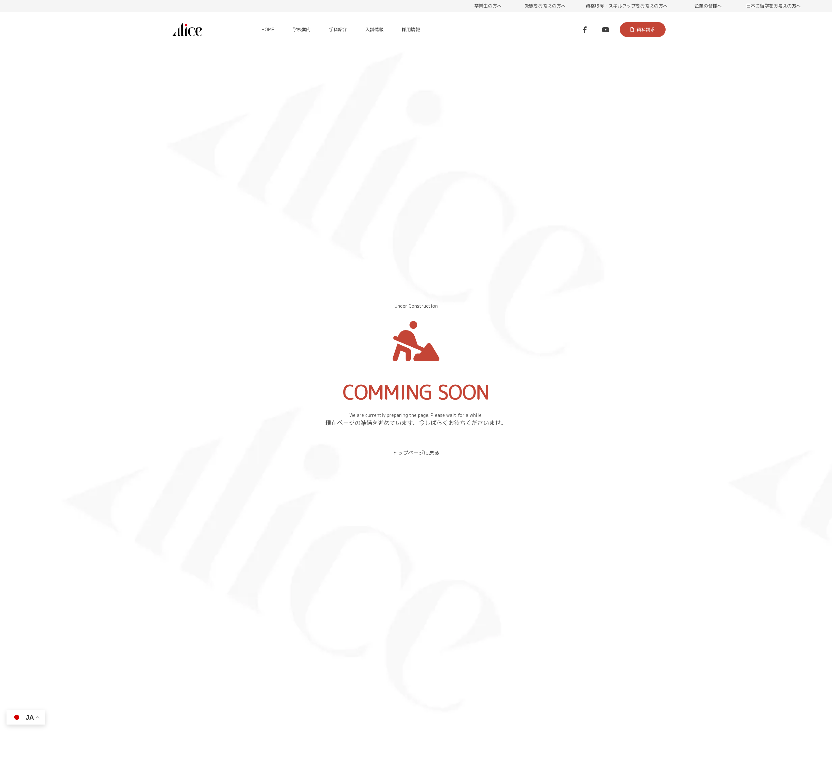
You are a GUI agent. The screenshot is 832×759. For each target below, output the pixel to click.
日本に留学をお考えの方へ (773, 6)
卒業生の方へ (487, 6)
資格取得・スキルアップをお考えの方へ (627, 6)
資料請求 (646, 29)
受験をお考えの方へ (545, 6)
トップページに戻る (416, 452)
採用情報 (411, 29)
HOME (268, 29)
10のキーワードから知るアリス (48, 129)
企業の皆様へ (708, 6)
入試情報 (374, 29)
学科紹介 (338, 29)
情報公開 (807, 123)
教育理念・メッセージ (38, 106)
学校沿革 (807, 106)
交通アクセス (29, 117)
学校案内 (301, 29)
